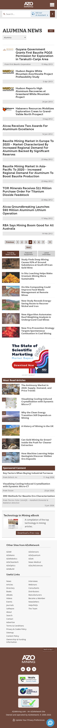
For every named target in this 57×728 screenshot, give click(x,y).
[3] (11, 291)
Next (28, 247)
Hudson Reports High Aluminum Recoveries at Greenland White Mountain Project (32, 93)
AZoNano (10, 555)
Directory (10, 588)
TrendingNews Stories (11, 253)
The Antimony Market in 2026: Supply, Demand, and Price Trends (36, 388)
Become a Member (36, 598)
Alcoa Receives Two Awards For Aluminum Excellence (25, 127)
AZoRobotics (11, 558)
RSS (51, 31)
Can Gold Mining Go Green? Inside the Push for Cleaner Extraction (36, 442)
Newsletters (33, 601)
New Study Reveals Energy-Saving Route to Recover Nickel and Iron (36, 303)
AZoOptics (10, 565)
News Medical (34, 562)
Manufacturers (35, 595)
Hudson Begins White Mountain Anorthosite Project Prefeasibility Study (34, 73)
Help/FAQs (33, 605)
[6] (11, 332)
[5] (11, 318)
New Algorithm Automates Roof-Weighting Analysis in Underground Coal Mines (36, 317)
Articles (9, 584)
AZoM (8, 552)
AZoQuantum (34, 555)
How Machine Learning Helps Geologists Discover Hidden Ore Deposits (37, 456)
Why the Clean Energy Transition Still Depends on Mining (36, 415)
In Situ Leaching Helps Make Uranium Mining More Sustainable (36, 276)
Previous (10, 242)
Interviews (33, 581)
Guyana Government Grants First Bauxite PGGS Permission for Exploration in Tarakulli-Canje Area (34, 54)
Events (9, 601)
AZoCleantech (12, 562)
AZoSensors (33, 552)
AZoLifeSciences (35, 565)
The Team (32, 608)
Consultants (33, 588)
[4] (11, 305)
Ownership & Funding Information (16, 640)
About (9, 612)
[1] (11, 263)
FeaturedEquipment (28, 253)
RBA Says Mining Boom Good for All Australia (28, 226)
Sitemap (10, 632)
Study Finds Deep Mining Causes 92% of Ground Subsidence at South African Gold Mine (36, 263)
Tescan (10, 490)
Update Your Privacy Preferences (30, 720)
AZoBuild (10, 569)
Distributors (33, 591)
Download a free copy (28, 532)
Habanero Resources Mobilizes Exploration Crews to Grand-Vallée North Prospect (35, 111)
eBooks (9, 595)
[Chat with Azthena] (50, 723)
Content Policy (12, 636)
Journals (10, 605)
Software (10, 608)
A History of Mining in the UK (37, 426)
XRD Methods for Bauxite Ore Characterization (29, 495)
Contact (9, 619)
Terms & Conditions (15, 625)
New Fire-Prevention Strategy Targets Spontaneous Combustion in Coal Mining (37, 330)
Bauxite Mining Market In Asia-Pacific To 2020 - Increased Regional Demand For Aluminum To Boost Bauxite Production (28, 171)
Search (9, 615)
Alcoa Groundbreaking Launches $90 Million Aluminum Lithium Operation (26, 210)
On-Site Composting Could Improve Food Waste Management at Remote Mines (36, 291)
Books (9, 591)
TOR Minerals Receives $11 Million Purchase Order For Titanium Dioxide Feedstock (27, 191)
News (8, 581)
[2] (11, 277)
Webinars (32, 584)
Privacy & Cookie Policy (16, 629)
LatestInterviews (46, 253)
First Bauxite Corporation (20, 64)
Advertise (10, 622)
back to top (48, 649)
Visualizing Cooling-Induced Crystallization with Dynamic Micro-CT (37, 401)
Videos (9, 598)
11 (50, 242)
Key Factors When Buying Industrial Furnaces (28, 473)
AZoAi (31, 558)
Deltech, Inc (12, 477)
